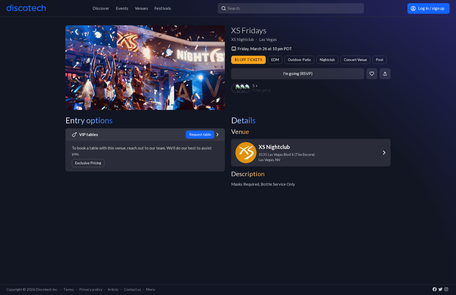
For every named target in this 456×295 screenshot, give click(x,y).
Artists (113, 289)
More (150, 289)
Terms (68, 289)
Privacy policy (91, 289)
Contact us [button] (132, 289)
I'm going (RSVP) (297, 73)
